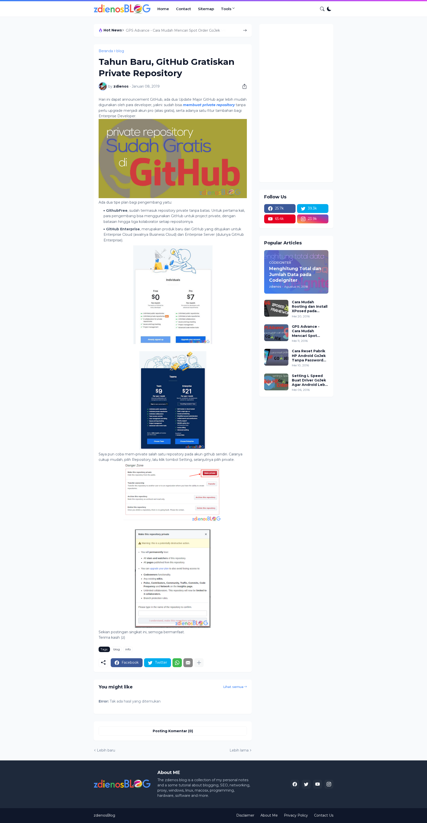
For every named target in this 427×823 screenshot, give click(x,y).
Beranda (106, 51)
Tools (226, 8)
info (128, 649)
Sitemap (206, 8)
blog (120, 51)
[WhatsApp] (177, 662)
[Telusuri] (320, 9)
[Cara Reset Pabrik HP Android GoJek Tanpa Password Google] (276, 357)
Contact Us (323, 815)
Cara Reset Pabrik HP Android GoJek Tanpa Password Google (309, 355)
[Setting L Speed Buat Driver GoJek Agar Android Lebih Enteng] (276, 382)
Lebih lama (239, 750)
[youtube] (317, 784)
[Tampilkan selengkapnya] (199, 662)
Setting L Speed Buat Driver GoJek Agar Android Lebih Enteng (310, 380)
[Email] (188, 662)
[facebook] (294, 784)
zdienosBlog (104, 815)
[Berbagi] (242, 86)
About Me (269, 815)
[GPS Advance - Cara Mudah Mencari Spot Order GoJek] (276, 332)
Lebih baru (106, 750)
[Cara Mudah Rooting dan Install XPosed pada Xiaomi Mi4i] (276, 308)
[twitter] (306, 784)
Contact (183, 8)
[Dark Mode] (329, 9)
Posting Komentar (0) (173, 731)
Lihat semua (233, 687)
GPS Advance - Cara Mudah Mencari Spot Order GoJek (173, 30)
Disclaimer (245, 815)
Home (163, 8)
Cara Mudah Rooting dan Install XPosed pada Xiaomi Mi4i (309, 306)
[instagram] (328, 784)
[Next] (245, 30)
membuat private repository (209, 105)
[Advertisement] (296, 103)
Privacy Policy (296, 815)
